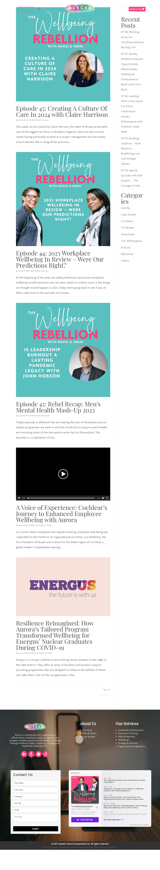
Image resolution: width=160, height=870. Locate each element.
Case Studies (39, 525)
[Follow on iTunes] (46, 754)
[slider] (61, 498)
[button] (63, 474)
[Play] (19, 498)
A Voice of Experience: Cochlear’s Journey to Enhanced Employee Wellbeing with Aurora (61, 513)
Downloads (128, 234)
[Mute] (103, 498)
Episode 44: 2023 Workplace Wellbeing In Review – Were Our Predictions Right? (60, 259)
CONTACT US (47, 847)
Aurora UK (21, 120)
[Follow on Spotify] (38, 754)
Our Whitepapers (131, 241)
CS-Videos (48, 525)
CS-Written (48, 653)
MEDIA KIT (113, 847)
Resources (45, 120)
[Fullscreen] (107, 498)
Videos (125, 260)
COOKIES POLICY (88, 847)
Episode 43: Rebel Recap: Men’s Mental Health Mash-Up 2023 (58, 407)
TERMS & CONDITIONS (61, 847)
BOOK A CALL (136, 9)
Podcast (38, 120)
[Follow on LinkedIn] (24, 754)
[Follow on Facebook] (31, 754)
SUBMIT (35, 829)
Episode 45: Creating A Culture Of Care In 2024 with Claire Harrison (62, 111)
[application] (63, 474)
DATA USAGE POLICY (102, 847)
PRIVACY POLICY (75, 847)
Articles (125, 208)
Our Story (87, 729)
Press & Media (89, 733)
